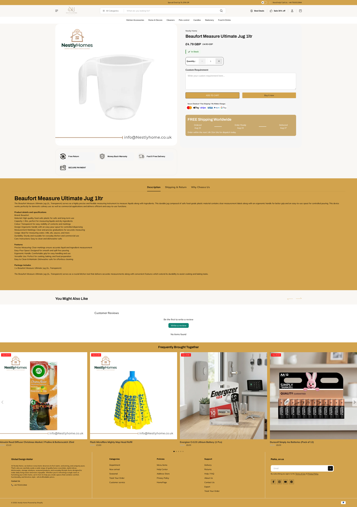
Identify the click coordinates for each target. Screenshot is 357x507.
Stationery (209, 20)
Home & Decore (155, 20)
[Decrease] (202, 61)
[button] (290, 299)
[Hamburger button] (57, 10)
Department (114, 465)
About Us (208, 478)
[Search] (221, 10)
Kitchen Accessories (135, 20)
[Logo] (71, 11)
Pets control (184, 20)
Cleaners (171, 20)
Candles (197, 20)
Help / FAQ (209, 473)
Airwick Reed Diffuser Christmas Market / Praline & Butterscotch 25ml (37, 442)
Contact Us (209, 482)
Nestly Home (22, 503)
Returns (208, 469)
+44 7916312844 (295, 2)
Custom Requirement (197, 70)
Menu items (162, 465)
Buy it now (269, 95)
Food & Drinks (224, 20)
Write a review (178, 325)
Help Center (162, 469)
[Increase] (218, 61)
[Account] (292, 10)
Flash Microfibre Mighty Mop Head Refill (111, 442)
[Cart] (299, 10)
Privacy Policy (163, 478)
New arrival (114, 469)
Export (207, 486)
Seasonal (113, 473)
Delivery (208, 465)
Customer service (117, 482)
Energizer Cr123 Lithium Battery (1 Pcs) (201, 442)
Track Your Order (116, 478)
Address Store (163, 473)
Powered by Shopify (35, 503)
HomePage (162, 482)
